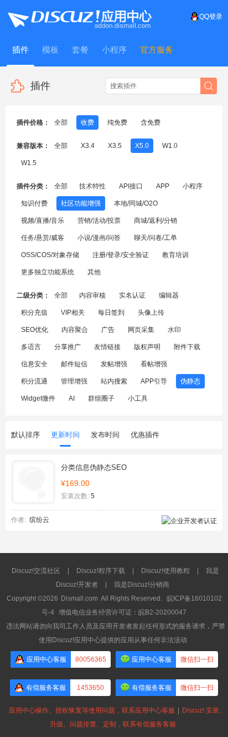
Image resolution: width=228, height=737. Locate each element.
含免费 (150, 122)
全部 (61, 122)
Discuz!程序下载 (100, 571)
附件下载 (187, 347)
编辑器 (169, 295)
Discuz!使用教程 (165, 571)
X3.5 (115, 146)
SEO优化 (34, 330)
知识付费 (34, 203)
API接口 (131, 186)
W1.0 (170, 146)
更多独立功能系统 (47, 272)
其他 (94, 272)
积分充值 (34, 312)
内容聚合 (74, 330)
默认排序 (25, 435)
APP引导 (154, 381)
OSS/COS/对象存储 (50, 255)
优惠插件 (145, 435)
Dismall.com (79, 598)
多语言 (31, 347)
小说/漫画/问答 (99, 238)
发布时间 (105, 435)
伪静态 (190, 381)
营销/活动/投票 (99, 220)
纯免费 (117, 122)
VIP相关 (73, 312)
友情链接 (107, 347)
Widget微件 (38, 398)
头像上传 (151, 312)
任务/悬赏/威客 (42, 238)
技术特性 (92, 186)
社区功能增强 (81, 203)
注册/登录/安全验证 (120, 255)
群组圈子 (101, 398)
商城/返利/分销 (155, 220)
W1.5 (29, 163)
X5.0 (142, 146)
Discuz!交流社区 (36, 571)
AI (72, 398)
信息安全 (34, 364)
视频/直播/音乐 (42, 220)
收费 (87, 122)
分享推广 (67, 347)
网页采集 (141, 330)
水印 (174, 330)
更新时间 (65, 435)
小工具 (138, 398)
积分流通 (34, 381)
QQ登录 (210, 17)
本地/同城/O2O (136, 203)
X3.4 (88, 146)
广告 (108, 330)
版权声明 (147, 347)
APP (162, 186)
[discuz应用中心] (79, 16)
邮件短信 (74, 364)
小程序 (193, 186)
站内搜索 (114, 381)
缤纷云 (39, 520)
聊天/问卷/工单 (155, 238)
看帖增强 (154, 364)
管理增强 (74, 381)
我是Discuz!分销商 (141, 584)
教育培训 (175, 255)
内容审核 (92, 295)
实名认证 (132, 295)
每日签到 (111, 312)
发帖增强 (114, 364)
